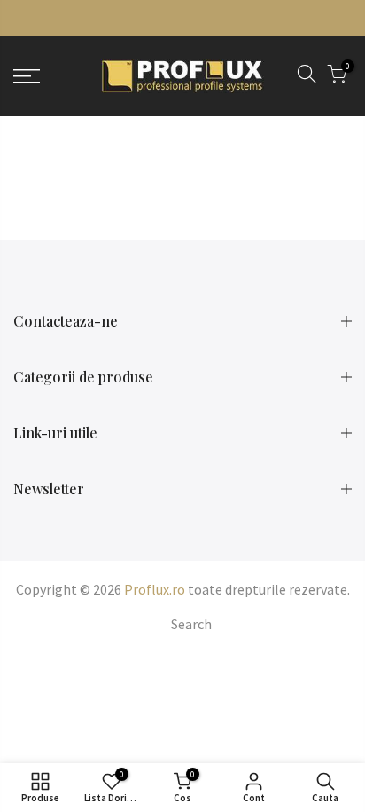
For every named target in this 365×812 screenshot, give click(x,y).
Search (191, 624)
